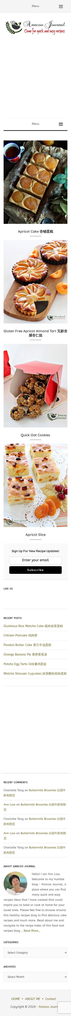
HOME (15, 999)
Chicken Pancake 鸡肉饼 (20, 635)
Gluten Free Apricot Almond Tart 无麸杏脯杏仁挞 (35, 333)
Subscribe (35, 570)
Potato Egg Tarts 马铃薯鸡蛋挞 (25, 664)
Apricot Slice (36, 534)
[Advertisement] (35, 80)
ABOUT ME (32, 999)
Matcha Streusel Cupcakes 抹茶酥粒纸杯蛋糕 (35, 673)
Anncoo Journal (50, 1007)
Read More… (32, 930)
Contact (50, 999)
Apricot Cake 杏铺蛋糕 (35, 231)
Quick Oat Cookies (35, 435)
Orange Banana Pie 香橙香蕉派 (25, 654)
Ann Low (9, 804)
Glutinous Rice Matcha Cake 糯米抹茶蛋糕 (33, 626)
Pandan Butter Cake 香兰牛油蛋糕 (27, 645)
